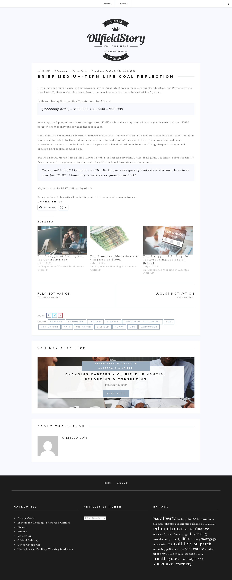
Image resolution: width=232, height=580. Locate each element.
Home (108, 4)
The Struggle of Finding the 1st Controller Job (60, 258)
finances (158, 534)
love (190, 539)
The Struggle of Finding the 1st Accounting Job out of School (166, 260)
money (197, 539)
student (189, 553)
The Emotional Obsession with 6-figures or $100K (115, 258)
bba (189, 519)
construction (183, 523)
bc (194, 519)
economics (209, 524)
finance (113, 322)
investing (198, 533)
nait (67, 327)
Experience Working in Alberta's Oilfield (113, 71)
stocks (179, 553)
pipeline (169, 549)
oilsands (158, 549)
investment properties (142, 322)
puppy (119, 327)
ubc (132, 327)
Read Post (116, 393)
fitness (168, 534)
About (123, 4)
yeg (189, 563)
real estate (194, 549)
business (158, 523)
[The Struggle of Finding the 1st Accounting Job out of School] (168, 240)
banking (181, 519)
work (180, 564)
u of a (199, 559)
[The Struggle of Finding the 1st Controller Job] (62, 240)
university (187, 559)
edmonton (76, 322)
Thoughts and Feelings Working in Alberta (45, 549)
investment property (167, 539)
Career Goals (80, 71)
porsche (179, 549)
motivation (49, 327)
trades (199, 554)
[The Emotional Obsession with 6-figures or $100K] (115, 240)
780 (156, 519)
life (169, 322)
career (169, 523)
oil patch (83, 327)
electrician (186, 529)
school (170, 554)
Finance (22, 527)
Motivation (24, 535)
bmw (211, 519)
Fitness (22, 531)
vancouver (149, 327)
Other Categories (29, 544)
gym (187, 534)
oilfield (103, 327)
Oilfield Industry (28, 540)
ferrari (95, 322)
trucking (161, 558)
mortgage (209, 539)
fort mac (179, 534)
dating (197, 524)
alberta (56, 322)
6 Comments (61, 71)
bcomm (202, 519)
